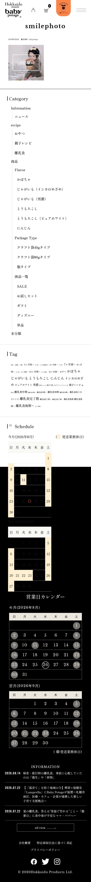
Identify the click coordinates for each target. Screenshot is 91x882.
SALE (22, 286)
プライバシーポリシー (45, 850)
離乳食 (20, 152)
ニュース (21, 116)
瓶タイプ (24, 266)
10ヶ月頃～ (35, 371)
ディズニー (25, 315)
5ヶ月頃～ (29, 364)
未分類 (16, 333)
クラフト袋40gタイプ (33, 247)
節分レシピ (42, 385)
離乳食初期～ (64, 392)
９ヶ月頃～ (38, 406)
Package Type (26, 237)
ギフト (22, 305)
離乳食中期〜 (32, 392)
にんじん (24, 228)
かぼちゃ (24, 179)
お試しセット (27, 295)
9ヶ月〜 (18, 372)
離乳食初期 (53, 392)
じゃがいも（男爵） (32, 198)
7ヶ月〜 (61, 365)
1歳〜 (12, 365)
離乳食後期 (68, 399)
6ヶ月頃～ (54, 364)
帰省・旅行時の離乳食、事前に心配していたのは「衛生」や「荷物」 (52, 775)
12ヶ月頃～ (54, 371)
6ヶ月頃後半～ (44, 365)
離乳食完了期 (29, 398)
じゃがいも (19, 377)
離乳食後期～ (25, 405)
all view (40, 827)
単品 (20, 325)
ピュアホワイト (23, 385)
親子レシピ (23, 143)
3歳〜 (21, 365)
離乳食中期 (20, 392)
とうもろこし (27, 208)
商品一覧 (21, 276)
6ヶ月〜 (37, 365)
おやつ (20, 133)
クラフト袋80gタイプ (33, 257)
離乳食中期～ (42, 392)
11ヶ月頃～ (44, 372)
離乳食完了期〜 (45, 399)
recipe (16, 124)
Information (21, 108)
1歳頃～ (17, 365)
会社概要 (25, 843)
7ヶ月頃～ (70, 364)
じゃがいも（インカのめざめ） (41, 189)
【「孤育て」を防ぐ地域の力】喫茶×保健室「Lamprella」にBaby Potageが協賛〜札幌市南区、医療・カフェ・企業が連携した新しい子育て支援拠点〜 (54, 794)
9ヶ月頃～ (24, 372)
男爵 (36, 385)
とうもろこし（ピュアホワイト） (42, 218)
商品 (14, 161)
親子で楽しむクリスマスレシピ (57, 385)
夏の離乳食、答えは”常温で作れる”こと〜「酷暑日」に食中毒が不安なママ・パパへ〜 (53, 813)
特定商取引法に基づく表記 (54, 843)
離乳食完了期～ (57, 399)
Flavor (20, 169)
